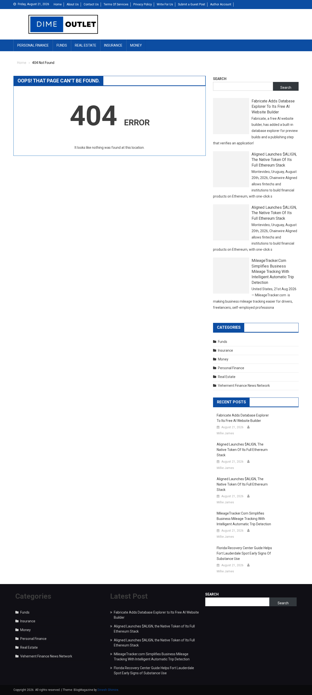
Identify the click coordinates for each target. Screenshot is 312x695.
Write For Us (165, 4)
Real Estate (85, 45)
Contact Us (91, 4)
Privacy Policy (142, 4)
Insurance (113, 45)
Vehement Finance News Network (244, 385)
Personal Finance (33, 45)
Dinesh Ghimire (108, 690)
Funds (62, 45)
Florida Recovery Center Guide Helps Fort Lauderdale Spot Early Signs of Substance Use (244, 553)
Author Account (220, 4)
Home (58, 4)
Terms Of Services (116, 4)
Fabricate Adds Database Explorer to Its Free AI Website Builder (273, 106)
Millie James (225, 433)
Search (219, 79)
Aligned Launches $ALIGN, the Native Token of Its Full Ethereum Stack (274, 160)
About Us (73, 4)
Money (136, 45)
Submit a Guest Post (191, 4)
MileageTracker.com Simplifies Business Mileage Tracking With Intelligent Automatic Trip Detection (273, 271)
